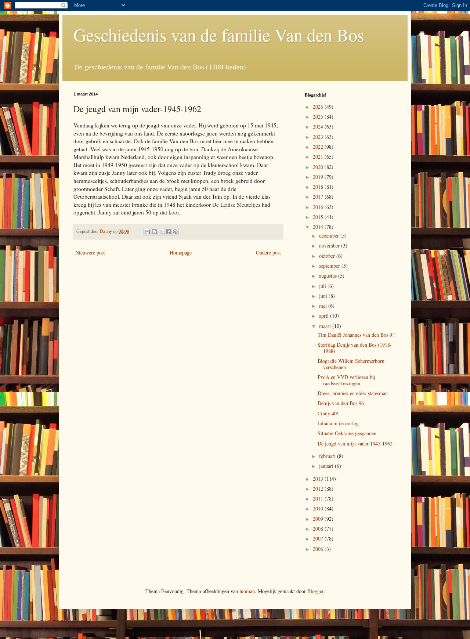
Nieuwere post (90, 252)
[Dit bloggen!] (154, 231)
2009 (319, 518)
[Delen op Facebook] (168, 231)
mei (323, 305)
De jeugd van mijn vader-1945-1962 (355, 443)
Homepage (181, 252)
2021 (319, 156)
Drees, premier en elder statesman (353, 393)
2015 (319, 216)
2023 (319, 136)
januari (327, 465)
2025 (319, 116)
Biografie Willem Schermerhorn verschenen (351, 364)
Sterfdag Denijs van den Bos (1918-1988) (355, 347)
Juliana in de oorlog (338, 423)
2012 (319, 488)
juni (324, 295)
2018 (319, 186)
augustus (328, 275)
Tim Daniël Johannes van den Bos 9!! (357, 334)
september (330, 265)
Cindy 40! (328, 413)
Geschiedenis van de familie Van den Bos (218, 34)
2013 (319, 478)
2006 (319, 548)
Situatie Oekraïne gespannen (347, 433)
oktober (327, 255)
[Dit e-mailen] (147, 231)
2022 (319, 146)
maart (325, 325)
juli (323, 285)
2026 (319, 106)
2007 (319, 538)
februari (328, 455)
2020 (319, 166)
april (324, 315)
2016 (319, 206)
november (330, 245)
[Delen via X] (161, 231)
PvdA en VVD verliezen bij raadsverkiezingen (346, 380)
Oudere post (268, 252)
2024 (319, 126)
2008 (319, 528)
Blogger (315, 591)
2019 (319, 176)
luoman (247, 591)
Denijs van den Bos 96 (341, 403)
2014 (319, 226)
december (329, 235)
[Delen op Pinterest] (175, 231)
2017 (319, 196)
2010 (319, 508)
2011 (319, 498)
